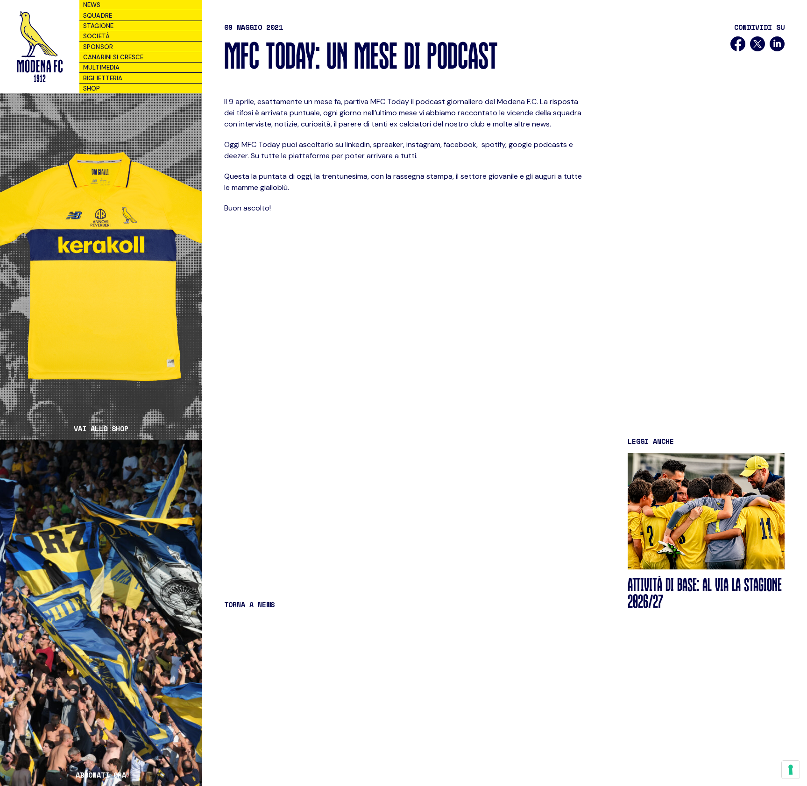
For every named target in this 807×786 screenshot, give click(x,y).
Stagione (98, 26)
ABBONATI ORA (101, 775)
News (92, 5)
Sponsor (98, 47)
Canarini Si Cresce (113, 57)
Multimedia (101, 67)
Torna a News (249, 604)
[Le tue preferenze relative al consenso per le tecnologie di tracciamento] (791, 770)
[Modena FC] (39, 46)
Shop (91, 88)
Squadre (97, 16)
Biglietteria (103, 78)
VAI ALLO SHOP (101, 428)
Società (96, 36)
